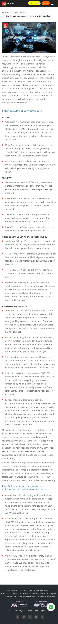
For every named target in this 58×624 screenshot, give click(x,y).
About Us (5, 593)
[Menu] (53, 4)
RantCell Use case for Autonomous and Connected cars (28, 16)
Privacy (26, 593)
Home (5, 12)
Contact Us (16, 593)
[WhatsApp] (51, 607)
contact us (14, 596)
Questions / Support (48, 593)
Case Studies (19, 12)
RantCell (10, 3)
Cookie (34, 593)
